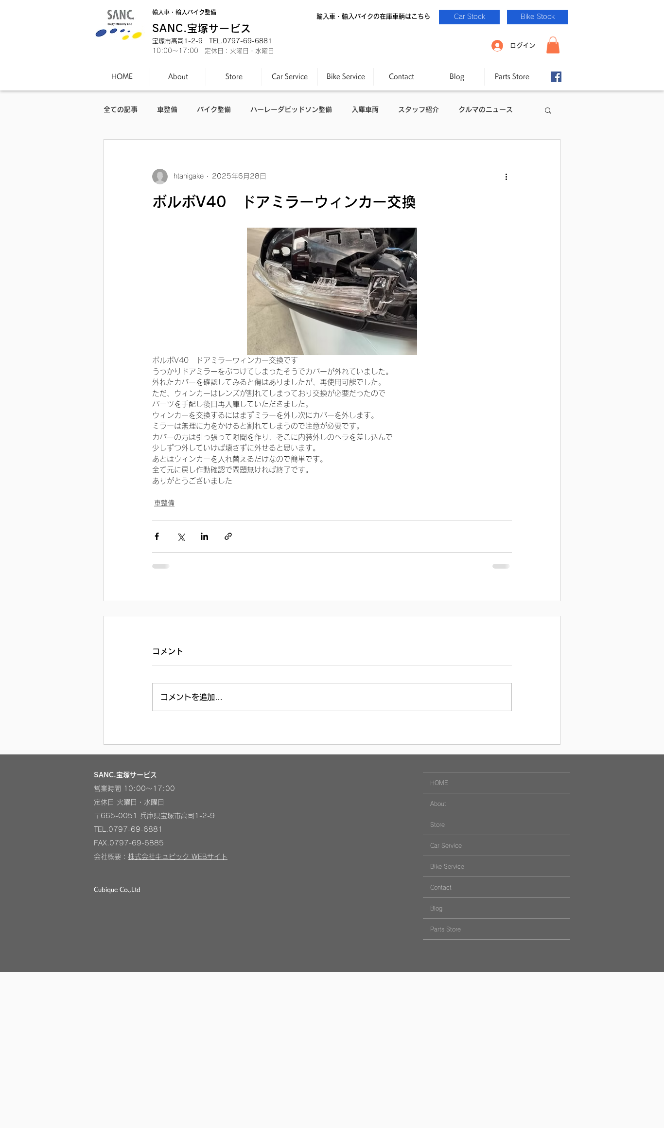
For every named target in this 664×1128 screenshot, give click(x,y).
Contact (441, 887)
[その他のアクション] (506, 176)
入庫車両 (365, 109)
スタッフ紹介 (418, 109)
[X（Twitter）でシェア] (180, 536)
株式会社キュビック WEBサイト (177, 856)
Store (437, 824)
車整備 (167, 109)
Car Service (446, 845)
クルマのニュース (485, 109)
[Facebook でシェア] (156, 536)
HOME (439, 783)
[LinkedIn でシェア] (204, 536)
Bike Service (447, 866)
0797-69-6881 (135, 829)
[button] (553, 45)
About (438, 803)
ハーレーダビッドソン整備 (291, 109)
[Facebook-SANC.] (556, 77)
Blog (436, 908)
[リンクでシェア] (228, 536)
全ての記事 (121, 109)
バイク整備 (214, 109)
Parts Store (445, 929)
